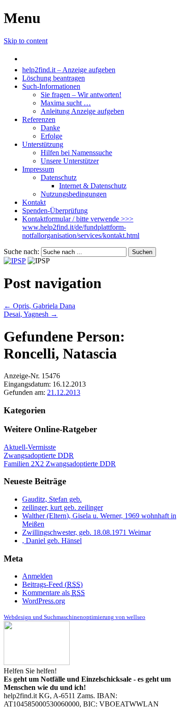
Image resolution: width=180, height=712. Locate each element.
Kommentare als (53, 592)
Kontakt (34, 202)
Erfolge (51, 136)
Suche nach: (21, 251)
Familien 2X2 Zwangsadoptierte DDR (60, 464)
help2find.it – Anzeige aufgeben (68, 70)
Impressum (38, 169)
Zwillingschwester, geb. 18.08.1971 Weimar (86, 532)
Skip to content (26, 41)
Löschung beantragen (53, 78)
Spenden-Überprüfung (55, 210)
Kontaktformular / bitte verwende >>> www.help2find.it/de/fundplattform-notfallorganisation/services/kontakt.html (80, 227)
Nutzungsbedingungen (74, 194)
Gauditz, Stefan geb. (52, 499)
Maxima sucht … (66, 103)
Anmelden (37, 576)
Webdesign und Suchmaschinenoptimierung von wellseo (74, 617)
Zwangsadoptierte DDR (39, 455)
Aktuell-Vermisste (30, 447)
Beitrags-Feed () (52, 584)
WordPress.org (43, 601)
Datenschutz (59, 177)
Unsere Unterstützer (70, 161)
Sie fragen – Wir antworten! (81, 94)
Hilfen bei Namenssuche (76, 152)
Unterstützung (42, 144)
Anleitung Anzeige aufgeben (82, 111)
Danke (50, 128)
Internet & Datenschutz (92, 186)
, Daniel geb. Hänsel (52, 540)
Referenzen (38, 119)
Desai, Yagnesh (31, 314)
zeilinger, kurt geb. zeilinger (62, 507)
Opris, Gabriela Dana (39, 306)
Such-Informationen (51, 86)
